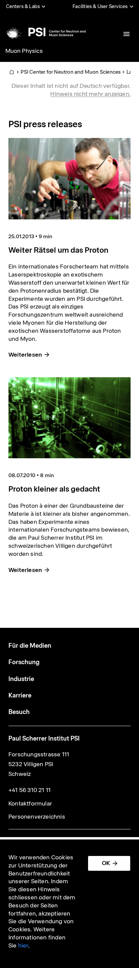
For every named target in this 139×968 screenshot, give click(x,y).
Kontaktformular (30, 803)
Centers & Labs (23, 6)
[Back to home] (45, 32)
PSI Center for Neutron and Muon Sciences (71, 72)
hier (23, 945)
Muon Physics (24, 50)
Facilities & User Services (100, 6)
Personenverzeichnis (36, 816)
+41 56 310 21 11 (29, 790)
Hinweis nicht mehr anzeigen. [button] (90, 94)
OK (106, 863)
